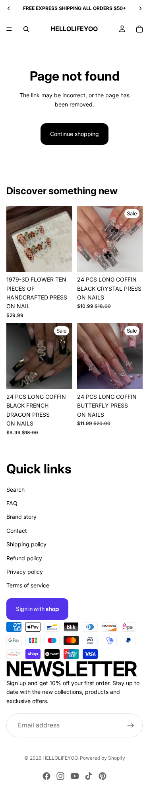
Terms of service (27, 585)
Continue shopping (74, 133)
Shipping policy (26, 544)
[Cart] (139, 29)
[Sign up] (130, 725)
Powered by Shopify (102, 758)
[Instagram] (60, 776)
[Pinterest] (102, 776)
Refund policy (24, 557)
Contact (16, 530)
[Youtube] (74, 776)
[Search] (26, 29)
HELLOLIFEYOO (60, 758)
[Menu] (9, 29)
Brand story (21, 516)
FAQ (11, 503)
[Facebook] (46, 776)
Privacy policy (24, 571)
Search (15, 489)
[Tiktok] (88, 776)
